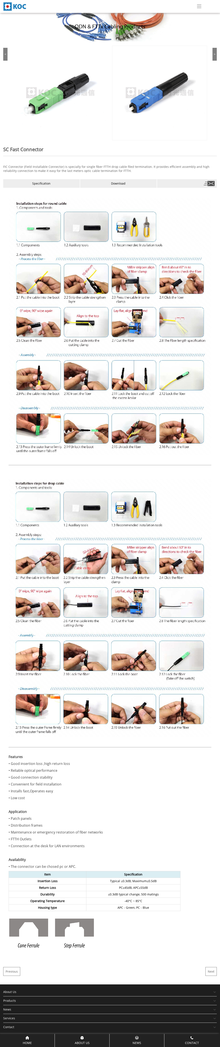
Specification (41, 183)
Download (118, 183)
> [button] (214, 54)
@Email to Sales (208, 183)
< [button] (5, 54)
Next (211, 971)
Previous (12, 971)
